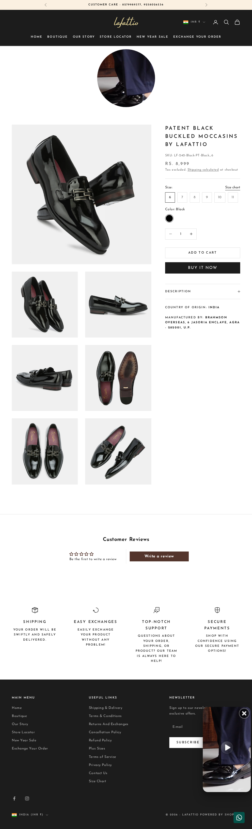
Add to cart (202, 252)
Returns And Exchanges (108, 724)
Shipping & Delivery (106, 708)
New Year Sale (152, 36)
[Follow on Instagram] (27, 798)
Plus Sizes (97, 748)
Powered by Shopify (220, 814)
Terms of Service (102, 757)
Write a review (159, 556)
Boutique (57, 36)
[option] (126, 79)
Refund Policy (100, 740)
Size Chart (97, 781)
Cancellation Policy (105, 732)
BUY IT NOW (202, 268)
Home (37, 36)
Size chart (232, 187)
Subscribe (188, 742)
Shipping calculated (203, 169)
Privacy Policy (100, 765)
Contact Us (98, 773)
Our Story (84, 36)
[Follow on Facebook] (14, 798)
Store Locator (116, 36)
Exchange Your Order (197, 36)
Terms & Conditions (105, 716)
